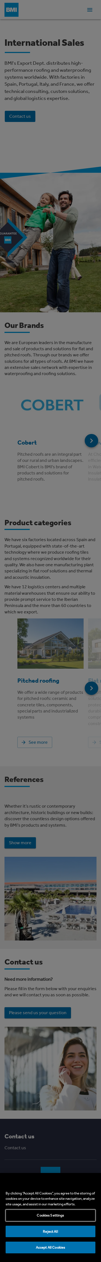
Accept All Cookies (50, 1247)
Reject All (50, 1231)
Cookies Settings (50, 1215)
